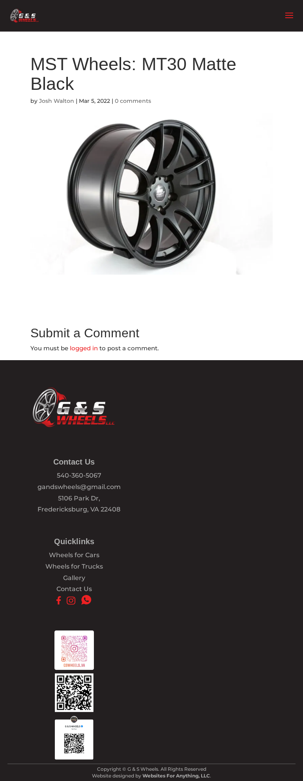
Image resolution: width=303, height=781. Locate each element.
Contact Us (74, 589)
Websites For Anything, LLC (176, 776)
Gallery (74, 578)
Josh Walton (56, 100)
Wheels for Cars (74, 555)
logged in (84, 348)
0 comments (133, 100)
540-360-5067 (79, 475)
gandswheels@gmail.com (79, 487)
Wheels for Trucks (74, 566)
